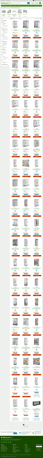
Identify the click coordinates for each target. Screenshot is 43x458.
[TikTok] (8, 442)
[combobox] (20, 3)
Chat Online (38, 449)
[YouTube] (4, 442)
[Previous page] (22, 424)
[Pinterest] (10, 442)
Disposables (27, 5)
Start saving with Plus (24, 433)
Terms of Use (11, 454)
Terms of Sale (3, 454)
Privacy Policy (7, 454)
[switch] (40, 18)
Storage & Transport (36, 5)
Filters (2, 18)
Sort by (17, 18)
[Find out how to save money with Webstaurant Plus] (13, 32)
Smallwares (14, 5)
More (40, 5)
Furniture (31, 5)
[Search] (8, 65)
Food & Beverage (19, 5)
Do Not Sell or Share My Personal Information (25, 454)
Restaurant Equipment (5, 5)
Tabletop (24, 5)
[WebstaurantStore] (11, 437)
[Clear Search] (26, 3)
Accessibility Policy (16, 454)
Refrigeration (10, 5)
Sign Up (15, 433)
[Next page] (29, 424)
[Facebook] (6, 442)
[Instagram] (1, 442)
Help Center (3, 0)
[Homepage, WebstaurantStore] (6, 3)
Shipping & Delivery (39, 450)
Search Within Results (5, 64)
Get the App (8, 0)
